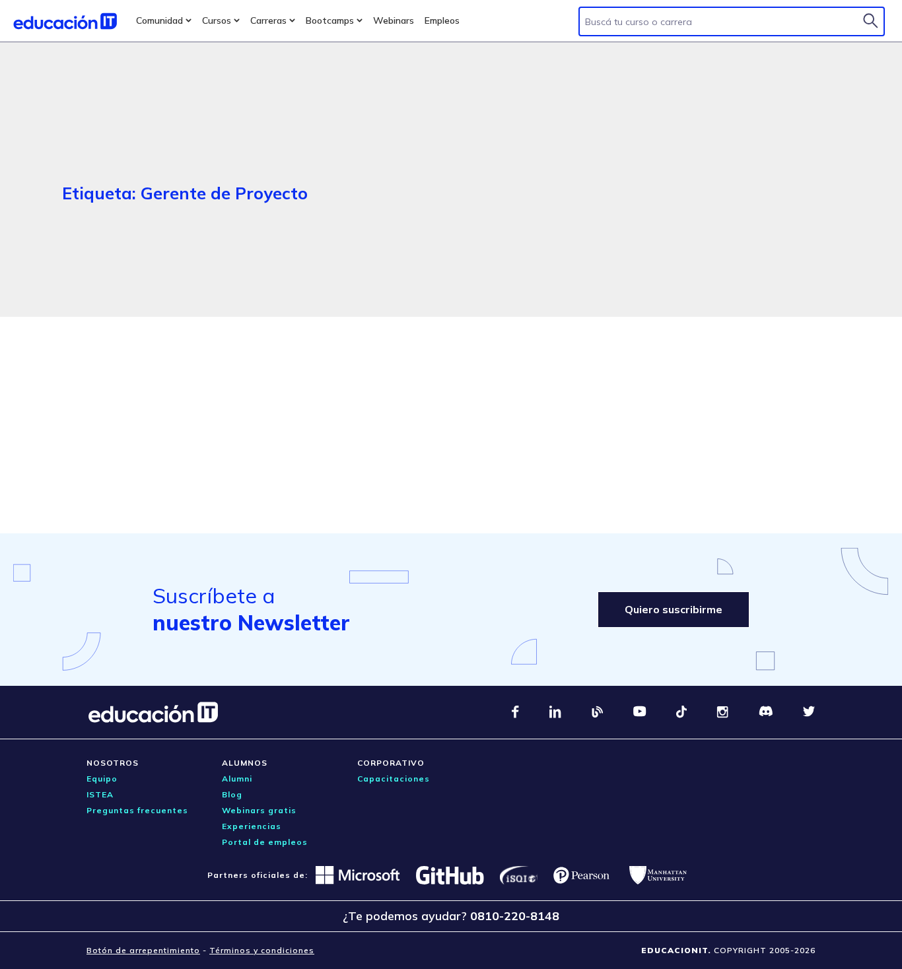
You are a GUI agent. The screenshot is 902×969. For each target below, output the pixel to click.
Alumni (237, 779)
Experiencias (251, 826)
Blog (232, 794)
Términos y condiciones (261, 950)
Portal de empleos (265, 842)
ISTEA (100, 794)
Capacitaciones (393, 779)
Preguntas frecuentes (137, 810)
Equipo (102, 779)
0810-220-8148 (514, 915)
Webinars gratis (259, 810)
